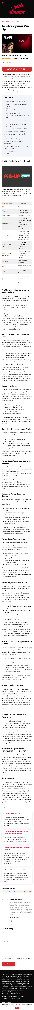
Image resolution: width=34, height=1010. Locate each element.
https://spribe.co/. (16, 993)
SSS (7, 154)
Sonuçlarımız (10, 151)
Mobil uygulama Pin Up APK (15, 131)
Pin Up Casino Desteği (13, 139)
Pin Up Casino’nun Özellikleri (15, 101)
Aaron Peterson (15, 899)
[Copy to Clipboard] (30, 63)
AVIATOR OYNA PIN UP (17, 69)
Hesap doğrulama (15, 113)
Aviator (4, 21)
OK (17, 1007)
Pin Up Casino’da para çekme (18, 128)
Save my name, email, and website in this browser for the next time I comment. (17, 959)
